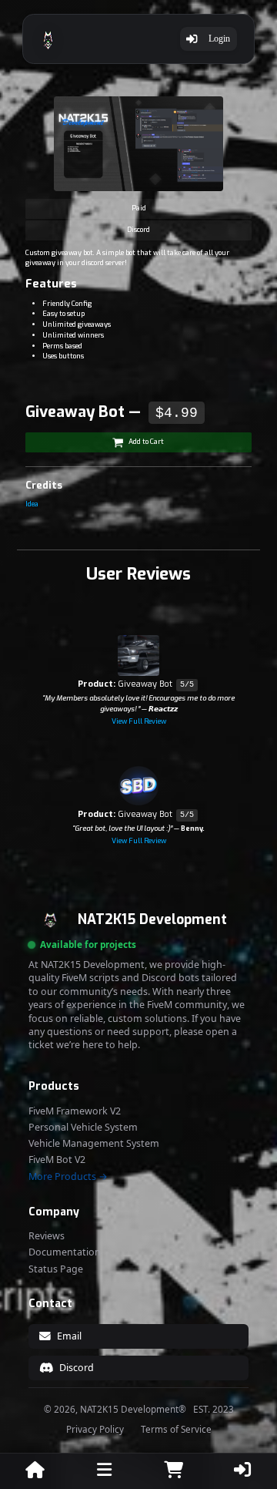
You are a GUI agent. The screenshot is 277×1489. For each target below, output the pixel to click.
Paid (139, 208)
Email (69, 1336)
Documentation (64, 1252)
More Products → (68, 1176)
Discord (138, 229)
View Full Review (139, 721)
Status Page (55, 1269)
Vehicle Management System (93, 1143)
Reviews (46, 1236)
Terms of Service (176, 1429)
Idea (31, 504)
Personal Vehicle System (83, 1127)
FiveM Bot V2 (56, 1160)
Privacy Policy (95, 1429)
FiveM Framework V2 (74, 1111)
